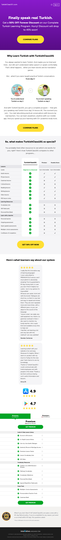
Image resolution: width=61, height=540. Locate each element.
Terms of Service (46, 537)
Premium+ (45, 416)
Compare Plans (30, 39)
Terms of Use (34, 535)
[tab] (15, 416)
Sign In (56, 5)
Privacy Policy (26, 535)
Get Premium (31, 427)
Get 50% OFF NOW (30, 245)
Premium (15, 416)
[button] (51, 4)
